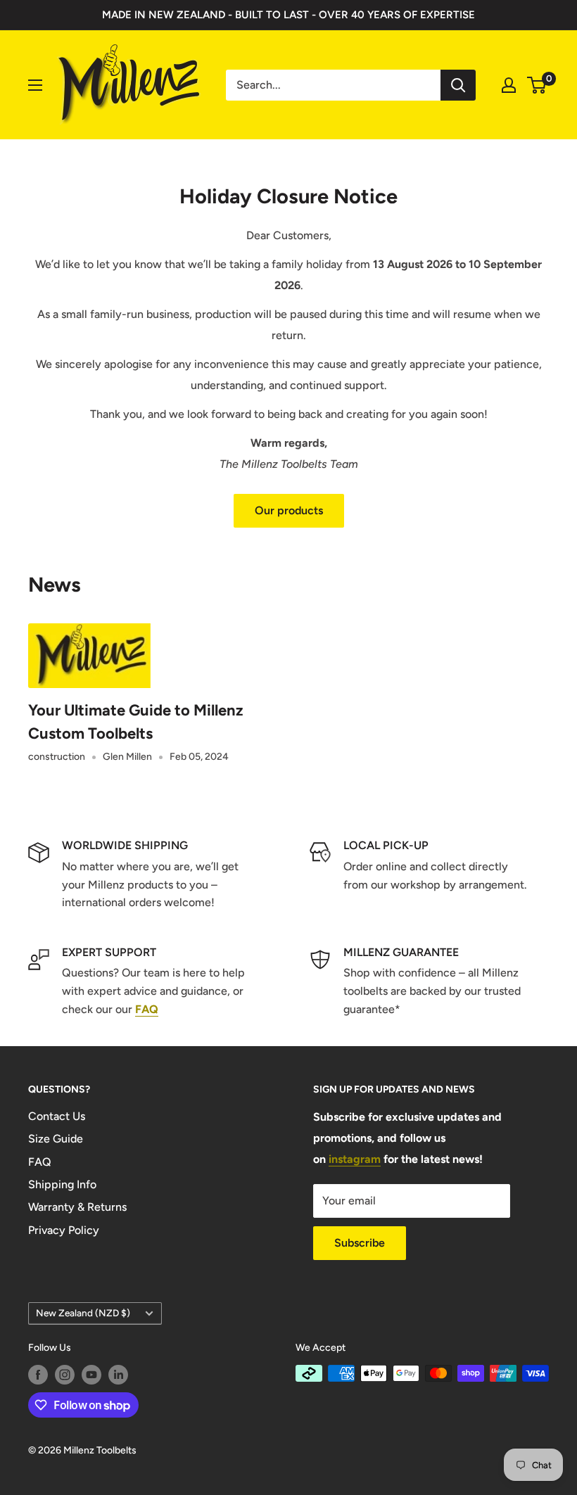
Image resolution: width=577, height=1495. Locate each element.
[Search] (458, 85)
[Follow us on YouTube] (91, 1375)
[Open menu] (35, 85)
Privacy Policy (63, 1230)
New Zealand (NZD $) (83, 1312)
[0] (537, 85)
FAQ (39, 1162)
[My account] (509, 85)
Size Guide (55, 1138)
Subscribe (359, 1242)
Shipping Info (62, 1184)
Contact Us (56, 1116)
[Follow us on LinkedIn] (118, 1375)
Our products (289, 510)
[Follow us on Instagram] (65, 1375)
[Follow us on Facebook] (38, 1375)
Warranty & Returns (77, 1207)
